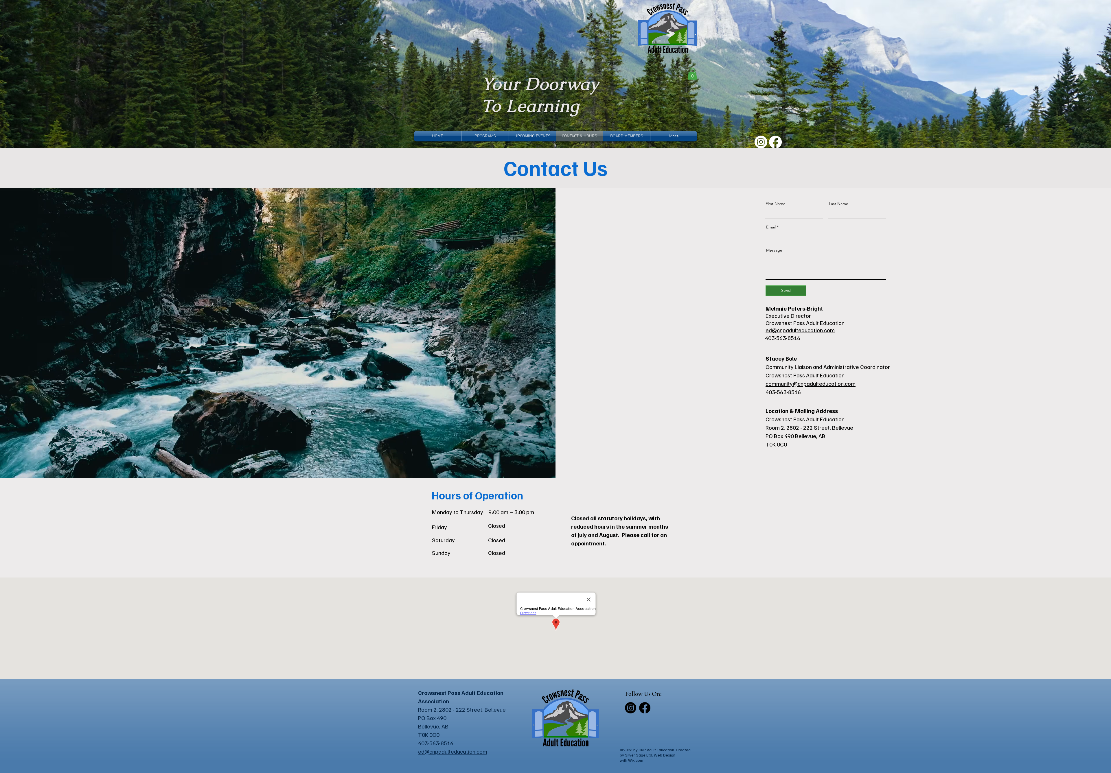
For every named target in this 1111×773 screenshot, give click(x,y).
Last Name (838, 204)
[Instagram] (761, 142)
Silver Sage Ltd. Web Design (650, 754)
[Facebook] (775, 142)
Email (771, 227)
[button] (692, 74)
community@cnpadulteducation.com (811, 383)
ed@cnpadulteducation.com (800, 330)
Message (774, 250)
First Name (776, 204)
